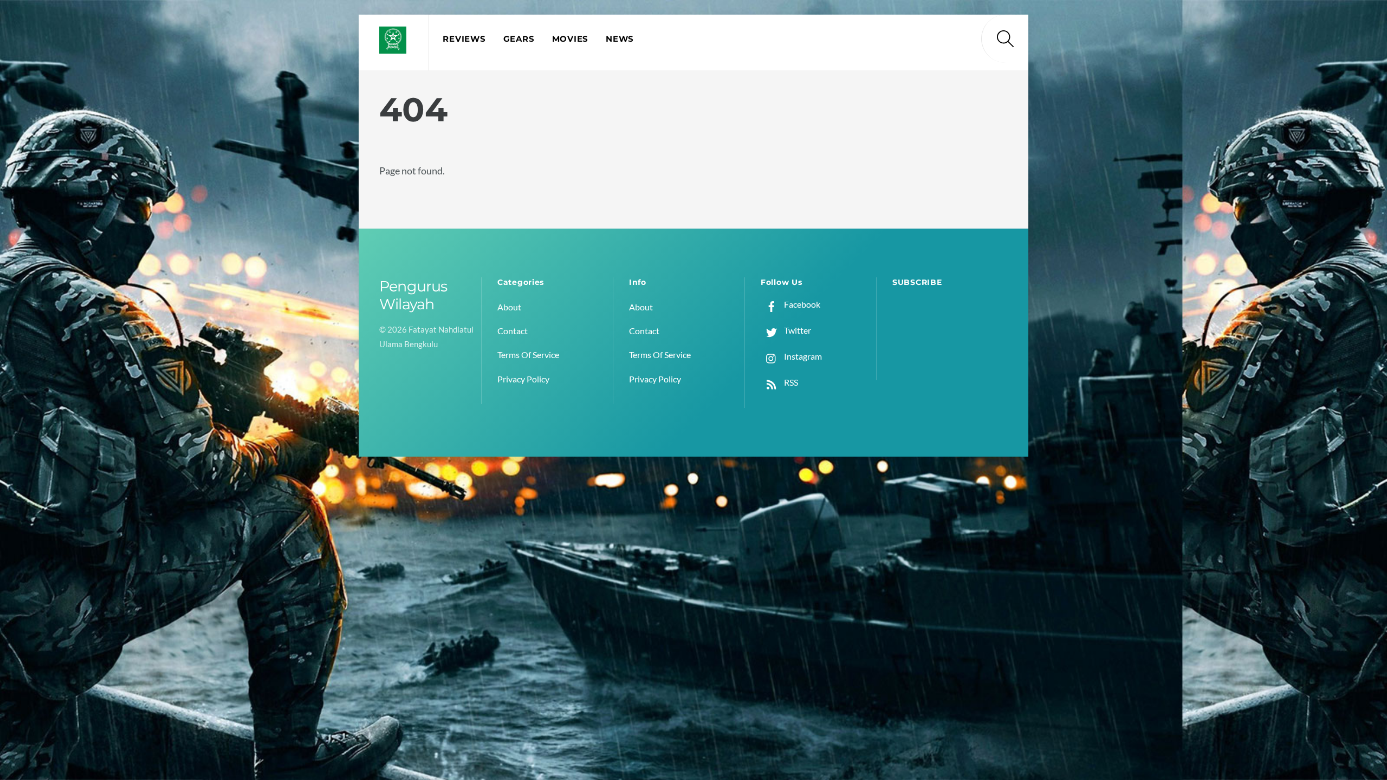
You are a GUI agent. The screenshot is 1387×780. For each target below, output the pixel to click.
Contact (512, 331)
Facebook (801, 304)
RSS (790, 382)
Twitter (796, 330)
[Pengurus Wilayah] (392, 47)
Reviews (464, 39)
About (509, 307)
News (620, 39)
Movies (570, 39)
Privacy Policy (523, 379)
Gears (519, 39)
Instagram (802, 356)
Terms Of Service (528, 354)
